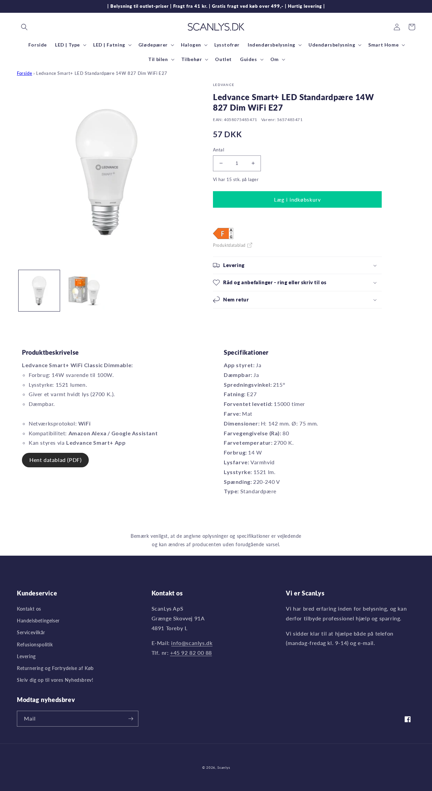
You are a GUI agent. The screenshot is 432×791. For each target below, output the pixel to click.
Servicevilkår (31, 632)
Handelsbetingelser (38, 620)
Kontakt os (29, 609)
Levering (26, 656)
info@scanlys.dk (191, 643)
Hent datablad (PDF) (55, 460)
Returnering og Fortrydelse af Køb (55, 668)
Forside (24, 73)
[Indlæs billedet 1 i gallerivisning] (39, 290)
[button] (24, 27)
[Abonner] (130, 719)
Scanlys (223, 767)
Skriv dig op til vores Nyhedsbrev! (55, 680)
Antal (218, 149)
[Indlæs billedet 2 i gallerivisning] (83, 290)
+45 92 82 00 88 (191, 652)
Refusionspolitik (35, 644)
